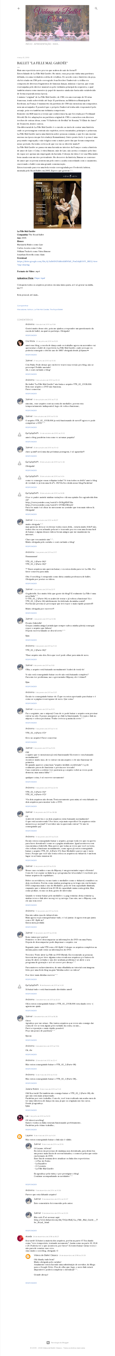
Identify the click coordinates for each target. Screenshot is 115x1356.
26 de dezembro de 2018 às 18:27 (46, 1236)
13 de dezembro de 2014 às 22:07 (55, 1199)
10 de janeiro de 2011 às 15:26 (45, 866)
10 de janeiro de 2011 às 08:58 (45, 812)
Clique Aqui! (39, 278)
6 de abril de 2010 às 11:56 (46, 324)
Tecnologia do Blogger (60, 1343)
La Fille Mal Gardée (41, 309)
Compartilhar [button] (22, 306)
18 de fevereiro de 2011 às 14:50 (52, 985)
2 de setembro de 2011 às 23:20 (48, 1000)
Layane (29, 1135)
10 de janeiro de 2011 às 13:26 (47, 837)
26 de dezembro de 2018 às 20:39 (72, 1255)
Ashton (30, 309)
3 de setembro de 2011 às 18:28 (46, 1016)
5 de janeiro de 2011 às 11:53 (44, 665)
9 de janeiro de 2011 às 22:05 (47, 788)
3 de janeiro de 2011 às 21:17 (46, 552)
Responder (31, 335)
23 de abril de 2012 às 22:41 (46, 1060)
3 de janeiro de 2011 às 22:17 (44, 589)
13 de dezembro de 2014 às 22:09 (55, 1213)
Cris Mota (30, 341)
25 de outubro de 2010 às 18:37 (46, 520)
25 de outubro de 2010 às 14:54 (52, 476)
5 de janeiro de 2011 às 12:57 (46, 692)
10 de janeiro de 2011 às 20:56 (45, 933)
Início (29, 44)
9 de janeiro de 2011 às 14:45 (46, 729)
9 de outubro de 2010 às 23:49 (48, 380)
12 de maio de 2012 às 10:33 (46, 1075)
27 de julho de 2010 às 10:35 (45, 361)
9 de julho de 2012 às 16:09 (39, 1116)
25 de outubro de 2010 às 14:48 (52, 462)
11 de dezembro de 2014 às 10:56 (48, 1190)
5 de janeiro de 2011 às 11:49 (46, 646)
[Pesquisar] (96, 8)
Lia (27, 1116)
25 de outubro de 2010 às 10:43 (46, 448)
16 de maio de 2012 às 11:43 (50, 1089)
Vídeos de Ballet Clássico (46, 1255)
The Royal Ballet (56, 309)
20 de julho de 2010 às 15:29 (47, 341)
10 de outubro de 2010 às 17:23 (46, 399)
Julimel (29, 360)
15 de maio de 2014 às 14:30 (45, 1135)
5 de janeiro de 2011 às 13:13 (44, 709)
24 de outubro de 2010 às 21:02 (52, 433)
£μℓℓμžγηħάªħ (32, 433)
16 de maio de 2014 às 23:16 (52, 1144)
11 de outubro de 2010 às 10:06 (46, 416)
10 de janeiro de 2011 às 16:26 (47, 911)
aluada (29, 1236)
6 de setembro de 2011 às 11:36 (47, 1046)
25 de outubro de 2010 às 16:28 (52, 493)
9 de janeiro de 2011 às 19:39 (44, 748)
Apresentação (42, 44)
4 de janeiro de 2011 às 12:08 (45, 619)
